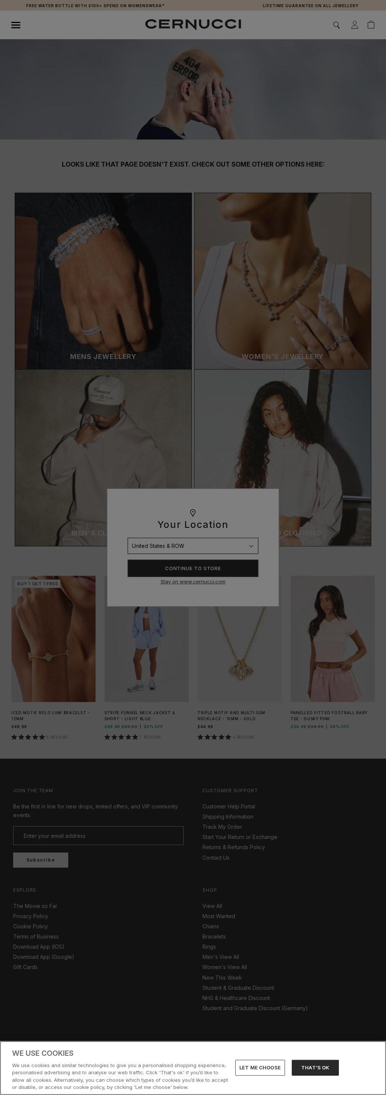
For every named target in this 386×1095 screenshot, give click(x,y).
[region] (193, 1068)
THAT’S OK (315, 1067)
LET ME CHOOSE (260, 1067)
